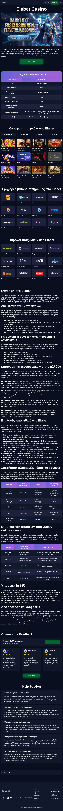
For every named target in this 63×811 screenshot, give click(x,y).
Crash (38, 134)
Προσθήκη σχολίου (52, 642)
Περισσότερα (31, 675)
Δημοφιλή (7, 134)
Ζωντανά (22, 134)
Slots (53, 134)
